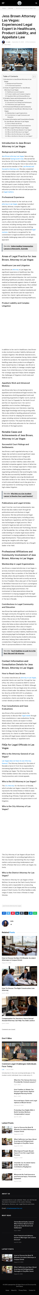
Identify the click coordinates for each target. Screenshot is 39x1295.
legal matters (9, 192)
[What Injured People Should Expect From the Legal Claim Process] (7, 1153)
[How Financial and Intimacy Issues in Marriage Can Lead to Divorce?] (7, 1238)
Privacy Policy (23, 1290)
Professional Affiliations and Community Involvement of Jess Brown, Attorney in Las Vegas (18, 109)
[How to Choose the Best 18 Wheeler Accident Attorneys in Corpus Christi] (19, 946)
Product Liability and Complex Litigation (18, 94)
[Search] (36, 3)
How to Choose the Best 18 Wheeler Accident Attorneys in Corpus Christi (19, 959)
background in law (17, 159)
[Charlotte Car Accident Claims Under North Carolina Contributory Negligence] (7, 1165)
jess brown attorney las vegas (12, 906)
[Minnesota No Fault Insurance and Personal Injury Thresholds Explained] (7, 1176)
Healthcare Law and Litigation (15, 92)
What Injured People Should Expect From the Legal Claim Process (24, 1153)
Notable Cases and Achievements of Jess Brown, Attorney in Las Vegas (17, 99)
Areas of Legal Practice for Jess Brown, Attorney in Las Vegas (17, 89)
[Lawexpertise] (19, 3)
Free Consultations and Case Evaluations (19, 125)
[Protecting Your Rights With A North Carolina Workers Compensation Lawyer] (7, 1112)
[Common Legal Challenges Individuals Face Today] (19, 1051)
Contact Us (32, 1290)
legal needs (26, 716)
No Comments (31, 42)
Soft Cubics (19, 1286)
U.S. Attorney (9, 786)
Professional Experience (14, 85)
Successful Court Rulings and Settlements (19, 102)
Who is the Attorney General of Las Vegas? (19, 130)
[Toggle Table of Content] (33, 76)
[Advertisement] (19, 328)
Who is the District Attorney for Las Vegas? (20, 136)
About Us (14, 1290)
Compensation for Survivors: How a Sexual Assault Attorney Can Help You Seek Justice (18, 1019)
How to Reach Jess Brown (14, 123)
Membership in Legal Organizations (17, 113)
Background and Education (14, 83)
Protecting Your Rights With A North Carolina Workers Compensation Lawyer (24, 1112)
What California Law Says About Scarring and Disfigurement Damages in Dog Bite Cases (25, 1141)
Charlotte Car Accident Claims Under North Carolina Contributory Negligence (24, 1165)
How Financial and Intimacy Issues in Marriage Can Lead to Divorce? (25, 1237)
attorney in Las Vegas (9, 204)
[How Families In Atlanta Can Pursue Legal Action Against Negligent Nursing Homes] (7, 1091)
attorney (15, 270)
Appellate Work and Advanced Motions (18, 96)
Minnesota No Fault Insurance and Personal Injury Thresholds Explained (25, 1176)
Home (7, 1290)
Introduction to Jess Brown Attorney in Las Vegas (17, 80)
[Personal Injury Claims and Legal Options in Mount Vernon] (7, 1103)
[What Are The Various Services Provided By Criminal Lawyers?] (7, 1082)
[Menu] (3, 3)
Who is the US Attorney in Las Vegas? (18, 132)
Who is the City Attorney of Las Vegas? (19, 134)
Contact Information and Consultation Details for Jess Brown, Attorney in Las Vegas (19, 120)
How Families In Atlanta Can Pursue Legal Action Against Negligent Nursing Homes (24, 1091)
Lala (9, 42)
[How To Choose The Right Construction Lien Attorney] (19, 976)
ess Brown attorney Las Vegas (13, 156)
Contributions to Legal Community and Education (18, 116)
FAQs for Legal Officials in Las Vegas (16, 128)
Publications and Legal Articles (16, 104)
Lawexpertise (12, 1284)
